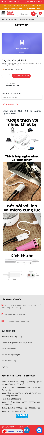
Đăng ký (39, 2)
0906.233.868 (16, 8)
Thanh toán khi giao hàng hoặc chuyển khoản (17, 343)
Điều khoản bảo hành (9, 349)
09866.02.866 (34, 8)
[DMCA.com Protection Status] (22, 416)
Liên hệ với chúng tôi (11, 299)
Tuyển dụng (6, 367)
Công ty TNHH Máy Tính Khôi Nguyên (18, 376)
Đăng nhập (31, 2)
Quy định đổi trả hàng (9, 361)
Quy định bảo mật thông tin (11, 355)
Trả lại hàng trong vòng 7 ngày (12, 336)
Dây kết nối (22, 25)
